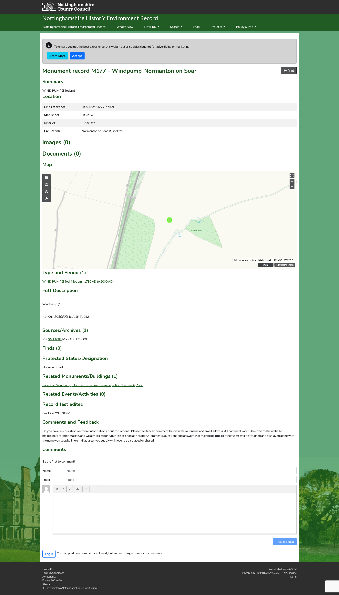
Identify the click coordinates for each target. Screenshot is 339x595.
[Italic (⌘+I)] (63, 489)
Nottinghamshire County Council (80, 588)
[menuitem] (125, 26)
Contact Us (48, 569)
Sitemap (46, 584)
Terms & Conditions (53, 572)
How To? (150, 26)
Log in (293, 576)
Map (196, 26)
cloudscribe (290, 572)
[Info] (46, 191)
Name (46, 470)
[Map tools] (46, 198)
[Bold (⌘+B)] (57, 489)
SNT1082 (55, 339)
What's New (125, 26)
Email (46, 479)
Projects (217, 26)
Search (175, 26)
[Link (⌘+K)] (77, 489)
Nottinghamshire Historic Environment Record (74, 26)
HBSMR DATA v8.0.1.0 (268, 572)
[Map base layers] (46, 184)
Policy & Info (245, 26)
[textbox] (174, 513)
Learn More (58, 55)
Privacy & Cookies (52, 580)
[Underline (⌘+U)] (69, 489)
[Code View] (93, 489)
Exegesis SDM (289, 569)
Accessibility (49, 576)
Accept (77, 55)
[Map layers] (46, 177)
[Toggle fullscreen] (292, 175)
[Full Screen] (85, 489)
